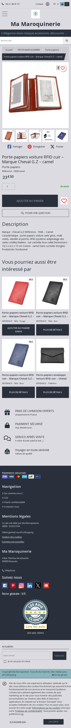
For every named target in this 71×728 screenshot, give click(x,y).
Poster (59, 146)
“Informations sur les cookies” (46, 707)
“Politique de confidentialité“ (28, 711)
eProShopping (9, 674)
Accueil (9, 49)
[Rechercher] (67, 41)
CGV (5, 497)
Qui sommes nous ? (13, 493)
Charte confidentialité (14, 502)
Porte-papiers (52, 49)
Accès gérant (60, 674)
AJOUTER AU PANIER (30, 201)
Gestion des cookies (12, 537)
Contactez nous (11, 506)
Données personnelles (13, 541)
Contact (39, 4)
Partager (17, 146)
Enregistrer (38, 146)
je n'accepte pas (18, 721)
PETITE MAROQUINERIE (29, 49)
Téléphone (9, 570)
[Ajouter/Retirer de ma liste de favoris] (64, 200)
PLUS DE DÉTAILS (52, 329)
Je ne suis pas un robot (19, 661)
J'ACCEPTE (53, 721)
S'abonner (59, 655)
